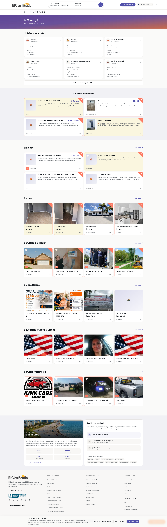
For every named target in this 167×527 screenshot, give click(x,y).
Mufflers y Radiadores (113, 74)
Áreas (32, 12)
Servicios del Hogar (107, 459)
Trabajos (50, 487)
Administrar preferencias (102, 521)
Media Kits (50, 483)
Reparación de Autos (113, 72)
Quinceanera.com (91, 483)
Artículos (127, 487)
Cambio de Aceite (112, 76)
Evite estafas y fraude (54, 497)
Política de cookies (53, 504)
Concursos (127, 483)
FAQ (125, 502)
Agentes (29, 67)
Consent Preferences (131, 509)
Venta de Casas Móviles (33, 76)
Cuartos (69, 48)
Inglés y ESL (70, 72)
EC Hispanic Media (92, 480)
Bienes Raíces (119, 459)
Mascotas (133, 462)
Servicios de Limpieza (113, 52)
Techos (109, 50)
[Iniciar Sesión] (156, 5)
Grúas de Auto (111, 70)
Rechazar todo (120, 521)
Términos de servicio (54, 490)
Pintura (109, 54)
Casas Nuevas (31, 74)
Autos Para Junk (111, 67)
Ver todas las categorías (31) (82, 83)
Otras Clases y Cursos (73, 67)
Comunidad (128, 480)
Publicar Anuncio (128, 4)
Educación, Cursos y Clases (95, 462)
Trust (48, 494)
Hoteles (29, 50)
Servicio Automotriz (111, 462)
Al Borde (88, 501)
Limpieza (29, 48)
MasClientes (90, 494)
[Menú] (9, 5)
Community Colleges (73, 76)
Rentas (97, 459)
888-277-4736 (16, 491)
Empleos (90, 459)
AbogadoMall (90, 497)
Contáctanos (128, 506)
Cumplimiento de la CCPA (55, 507)
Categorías (127, 490)
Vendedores (30, 52)
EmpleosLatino (90, 487)
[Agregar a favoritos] (80, 114)
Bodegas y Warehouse (33, 46)
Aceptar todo (133, 521)
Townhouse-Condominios (74, 52)
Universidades (71, 74)
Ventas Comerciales (32, 72)
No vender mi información (55, 511)
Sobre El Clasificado (53, 480)
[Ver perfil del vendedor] (87, 156)
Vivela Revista (90, 504)
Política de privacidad (54, 501)
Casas (69, 46)
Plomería (109, 46)
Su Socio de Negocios (93, 490)
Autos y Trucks (124, 462)
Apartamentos (71, 50)
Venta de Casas (31, 70)
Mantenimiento (31, 54)
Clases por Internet (72, 70)
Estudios (69, 54)
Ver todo (138, 148)
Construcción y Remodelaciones (116, 48)
